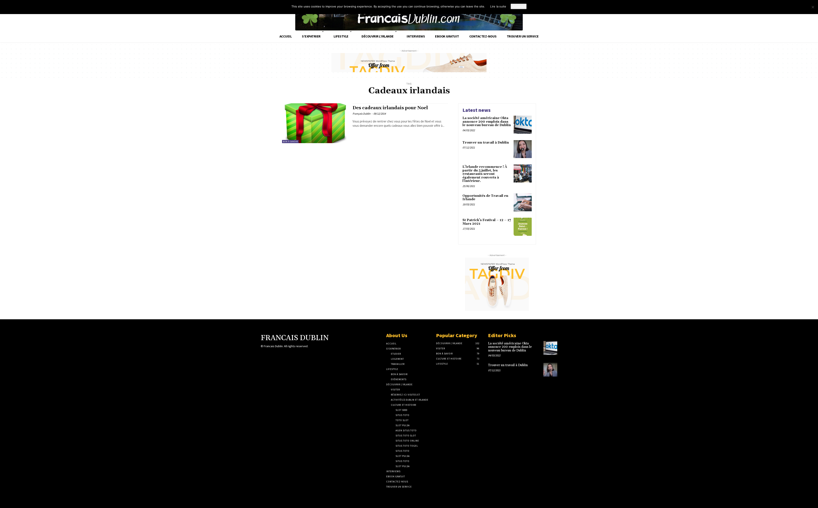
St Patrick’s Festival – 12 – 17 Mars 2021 (486, 222)
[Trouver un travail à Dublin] (523, 149)
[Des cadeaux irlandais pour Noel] (315, 123)
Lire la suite (498, 6)
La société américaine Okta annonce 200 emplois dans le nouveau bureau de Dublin (486, 121)
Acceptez (518, 6)
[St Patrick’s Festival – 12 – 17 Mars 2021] (523, 227)
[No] (813, 7)
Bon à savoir (290, 141)
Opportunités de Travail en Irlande (485, 197)
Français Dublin (361, 113)
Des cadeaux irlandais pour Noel (390, 108)
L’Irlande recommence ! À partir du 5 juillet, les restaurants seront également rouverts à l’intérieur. (484, 174)
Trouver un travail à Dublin (485, 143)
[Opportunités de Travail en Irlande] (523, 202)
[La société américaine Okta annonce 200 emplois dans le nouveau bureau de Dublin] (523, 125)
